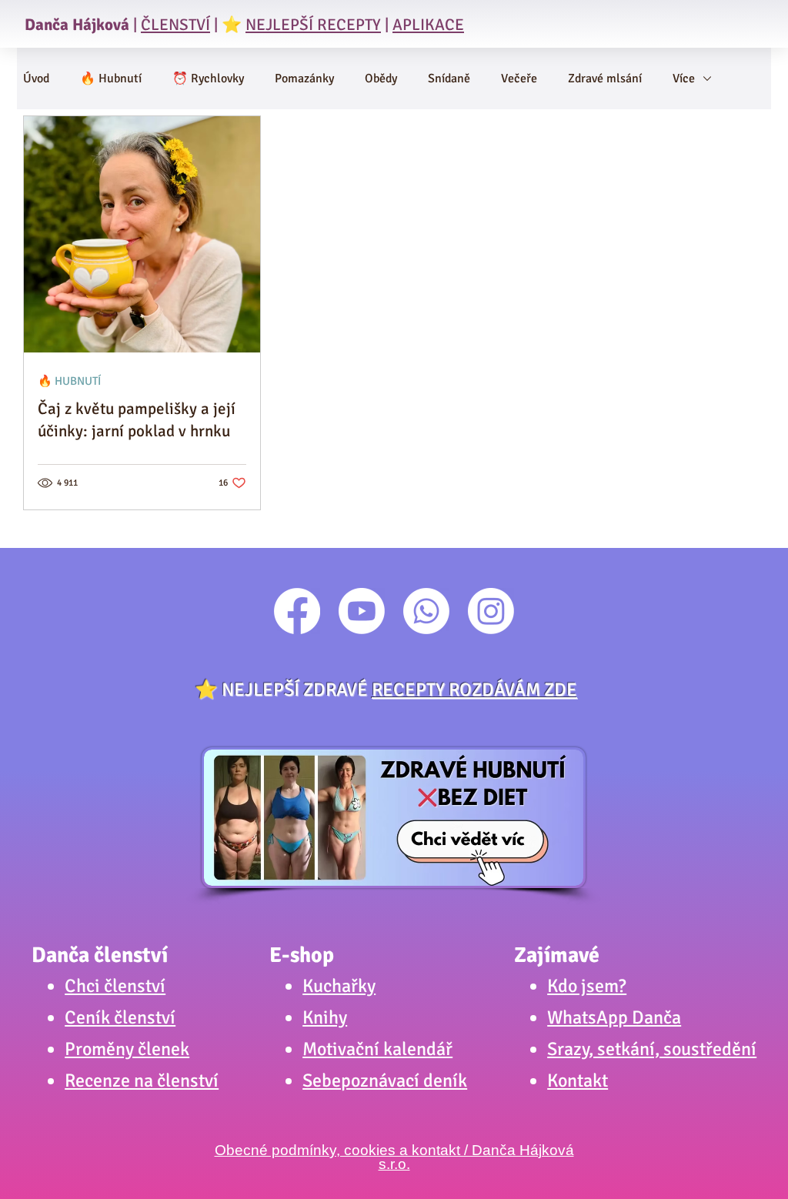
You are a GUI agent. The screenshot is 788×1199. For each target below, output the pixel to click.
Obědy (381, 78)
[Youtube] (362, 611)
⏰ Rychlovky (208, 78)
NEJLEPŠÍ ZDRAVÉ (399, 689)
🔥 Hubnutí (111, 78)
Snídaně (449, 78)
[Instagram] (491, 611)
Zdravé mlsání (605, 78)
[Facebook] (297, 611)
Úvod (36, 78)
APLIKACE (428, 25)
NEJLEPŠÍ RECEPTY (313, 25)
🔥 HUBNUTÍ (69, 381)
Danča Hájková (77, 25)
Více (684, 78)
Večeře (519, 78)
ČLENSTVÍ (175, 25)
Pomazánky (304, 78)
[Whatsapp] (426, 611)
